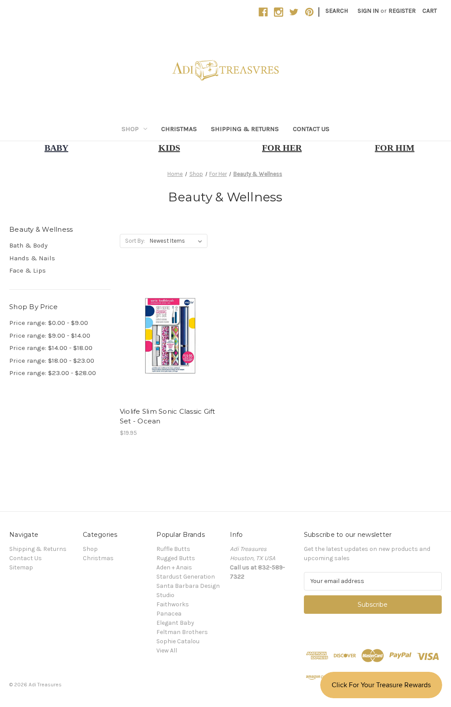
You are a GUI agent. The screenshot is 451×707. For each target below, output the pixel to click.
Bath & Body (28, 245)
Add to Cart (170, 351)
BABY (56, 148)
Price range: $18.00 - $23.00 (51, 360)
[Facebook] (263, 12)
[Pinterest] (309, 12)
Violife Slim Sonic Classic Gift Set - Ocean (167, 416)
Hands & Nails (32, 258)
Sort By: (135, 240)
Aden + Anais (174, 567)
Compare (167, 335)
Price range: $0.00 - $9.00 (48, 323)
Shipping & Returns (245, 129)
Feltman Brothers (182, 632)
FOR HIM (394, 148)
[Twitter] (294, 12)
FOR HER (282, 148)
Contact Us (311, 129)
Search (336, 11)
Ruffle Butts (173, 549)
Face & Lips (27, 270)
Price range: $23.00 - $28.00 (52, 373)
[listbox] (177, 241)
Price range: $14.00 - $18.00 (50, 348)
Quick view (169, 320)
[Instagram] (278, 12)
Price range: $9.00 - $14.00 (49, 335)
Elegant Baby (175, 623)
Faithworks (172, 604)
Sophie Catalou (178, 641)
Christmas (179, 129)
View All (166, 650)
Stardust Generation (185, 576)
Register (402, 11)
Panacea (168, 613)
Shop (130, 129)
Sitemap (21, 567)
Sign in (368, 11)
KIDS (169, 148)
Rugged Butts (175, 558)
